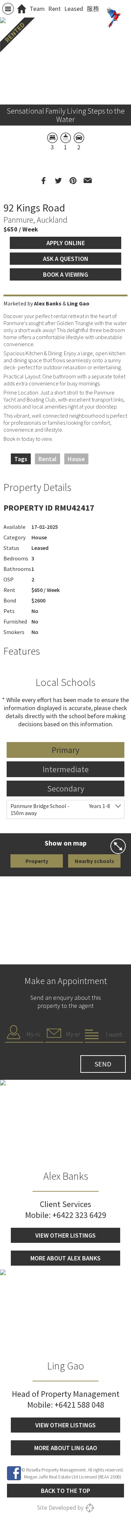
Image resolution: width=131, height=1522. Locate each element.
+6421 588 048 (79, 1404)
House (76, 459)
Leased (73, 9)
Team (37, 9)
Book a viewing (65, 274)
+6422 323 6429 (79, 1215)
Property (37, 860)
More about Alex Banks (65, 1258)
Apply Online (65, 243)
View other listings (65, 1235)
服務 (93, 9)
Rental (47, 459)
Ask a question (65, 259)
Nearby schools (94, 860)
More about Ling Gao (65, 1448)
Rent (54, 9)
